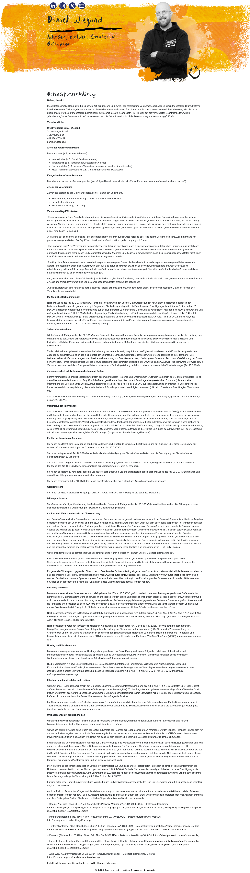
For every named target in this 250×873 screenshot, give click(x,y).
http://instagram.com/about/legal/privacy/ (69, 820)
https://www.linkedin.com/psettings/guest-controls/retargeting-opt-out (92, 844)
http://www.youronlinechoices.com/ (172, 574)
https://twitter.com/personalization (65, 829)
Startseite (125, 870)
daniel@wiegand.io (57, 142)
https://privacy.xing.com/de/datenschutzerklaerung (73, 857)
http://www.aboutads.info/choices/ (118, 574)
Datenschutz (149, 870)
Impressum (137, 870)
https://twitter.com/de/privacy (174, 826)
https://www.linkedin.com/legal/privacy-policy (176, 841)
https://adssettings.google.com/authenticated (116, 807)
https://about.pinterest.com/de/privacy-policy (176, 835)
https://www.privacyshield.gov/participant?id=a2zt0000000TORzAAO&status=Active (142, 829)
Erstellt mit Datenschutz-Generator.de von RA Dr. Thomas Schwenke (81, 863)
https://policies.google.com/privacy (65, 807)
